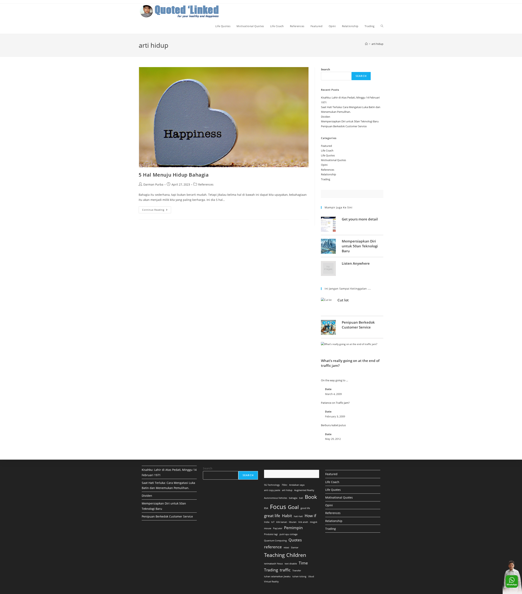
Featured (326, 146)
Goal (293, 507)
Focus (278, 507)
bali (301, 498)
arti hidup (377, 44)
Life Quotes (328, 155)
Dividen (325, 116)
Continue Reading (156, 210)
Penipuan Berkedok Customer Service (344, 126)
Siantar (294, 547)
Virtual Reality (271, 581)
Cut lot (343, 300)
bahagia (293, 498)
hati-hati (298, 516)
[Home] (366, 44)
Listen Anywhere (356, 263)
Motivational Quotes (333, 160)
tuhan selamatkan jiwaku (277, 576)
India (266, 522)
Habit (287, 515)
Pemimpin (293, 527)
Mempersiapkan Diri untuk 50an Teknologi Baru (350, 121)
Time (303, 563)
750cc (284, 484)
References (205, 184)
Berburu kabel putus (333, 425)
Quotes (295, 540)
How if (310, 515)
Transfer (296, 570)
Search (325, 69)
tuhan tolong (299, 576)
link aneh (303, 522)
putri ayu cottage (288, 534)
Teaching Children (285, 555)
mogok (313, 522)
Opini (324, 165)
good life (305, 508)
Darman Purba (153, 184)
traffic (285, 570)
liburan (292, 522)
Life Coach (327, 150)
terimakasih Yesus (273, 563)
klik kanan (281, 522)
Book (311, 496)
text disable (291, 563)
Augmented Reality (304, 490)
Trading (325, 179)
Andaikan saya (296, 484)
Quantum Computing (275, 540)
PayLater (277, 528)
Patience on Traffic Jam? (335, 403)
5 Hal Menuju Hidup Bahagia (174, 174)
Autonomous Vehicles (275, 498)
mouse (267, 528)
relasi (286, 547)
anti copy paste (272, 490)
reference (273, 547)
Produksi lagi (271, 534)
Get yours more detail (360, 219)
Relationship (328, 174)
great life (272, 515)
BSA (266, 508)
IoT (272, 522)
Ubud (311, 576)
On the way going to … (334, 380)
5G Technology (272, 484)
